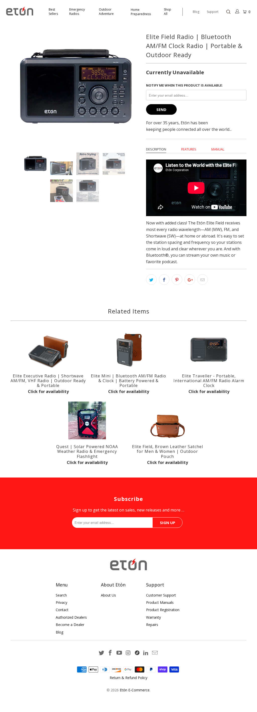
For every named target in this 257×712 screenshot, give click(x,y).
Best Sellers (53, 11)
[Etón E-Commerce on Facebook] (110, 653)
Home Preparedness (141, 12)
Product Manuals (160, 602)
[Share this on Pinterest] (177, 279)
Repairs (152, 624)
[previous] (27, 87)
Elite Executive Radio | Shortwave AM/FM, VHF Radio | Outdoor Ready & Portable (48, 350)
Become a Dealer (70, 624)
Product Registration (162, 609)
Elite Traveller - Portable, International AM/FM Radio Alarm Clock (208, 350)
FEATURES (188, 149)
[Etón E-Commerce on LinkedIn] (146, 653)
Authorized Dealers (71, 617)
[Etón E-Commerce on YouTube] (119, 653)
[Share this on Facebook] (164, 279)
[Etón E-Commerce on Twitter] (101, 653)
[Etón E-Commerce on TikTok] (137, 652)
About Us (108, 595)
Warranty (153, 617)
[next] (124, 87)
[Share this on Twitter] (151, 279)
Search (61, 595)
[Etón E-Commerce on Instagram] (128, 653)
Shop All (167, 11)
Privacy (61, 602)
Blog (196, 12)
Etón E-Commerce (135, 690)
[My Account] (237, 12)
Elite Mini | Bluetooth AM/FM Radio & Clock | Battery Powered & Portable (128, 350)
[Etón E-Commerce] (23, 12)
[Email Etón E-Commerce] (155, 653)
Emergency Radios (77, 11)
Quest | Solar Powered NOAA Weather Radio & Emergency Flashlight (87, 420)
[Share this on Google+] (189, 279)
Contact (62, 609)
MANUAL (217, 149)
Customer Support (161, 595)
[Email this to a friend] (202, 279)
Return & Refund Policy (128, 677)
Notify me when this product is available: (184, 85)
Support (212, 12)
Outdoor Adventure (106, 11)
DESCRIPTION (156, 149)
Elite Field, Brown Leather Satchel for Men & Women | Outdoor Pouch (167, 420)
